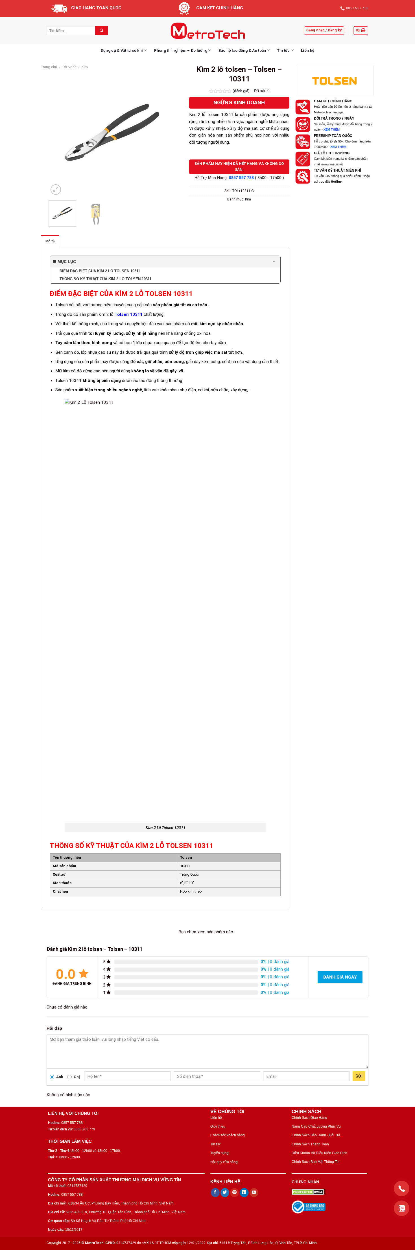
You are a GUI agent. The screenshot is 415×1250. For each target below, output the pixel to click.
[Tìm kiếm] (101, 30)
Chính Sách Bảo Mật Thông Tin (316, 1162)
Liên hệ (307, 50)
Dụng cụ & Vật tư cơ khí (122, 50)
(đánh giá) (241, 90)
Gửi (358, 1076)
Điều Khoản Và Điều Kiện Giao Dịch (319, 1153)
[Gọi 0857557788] (401, 1188)
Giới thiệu (217, 1126)
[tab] (50, 241)
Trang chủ (49, 67)
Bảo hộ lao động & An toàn (242, 50)
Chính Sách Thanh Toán (310, 1144)
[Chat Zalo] (401, 1208)
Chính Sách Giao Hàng (309, 1118)
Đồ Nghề (69, 67)
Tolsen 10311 (129, 314)
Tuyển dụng (219, 1153)
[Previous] (58, 132)
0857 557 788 (241, 178)
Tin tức (283, 50)
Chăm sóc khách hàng (227, 1135)
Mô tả (50, 241)
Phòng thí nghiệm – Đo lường (180, 50)
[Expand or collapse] (274, 262)
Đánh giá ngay (340, 977)
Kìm (85, 67)
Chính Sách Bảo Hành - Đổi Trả (316, 1135)
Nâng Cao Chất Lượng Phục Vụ (316, 1126)
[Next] (166, 132)
